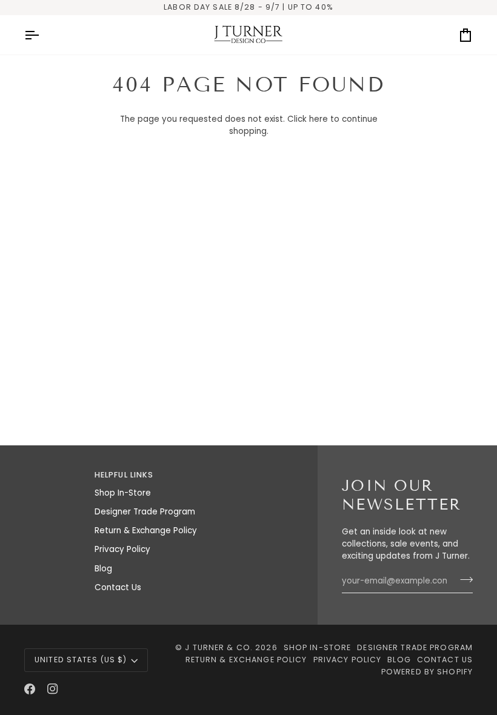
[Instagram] (52, 688)
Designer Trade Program (145, 511)
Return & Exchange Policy (146, 530)
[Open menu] (42, 35)
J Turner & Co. (220, 647)
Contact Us (118, 587)
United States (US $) (81, 659)
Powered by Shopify (427, 672)
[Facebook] (29, 688)
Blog (103, 568)
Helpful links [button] (124, 475)
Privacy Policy (122, 549)
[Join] (463, 579)
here (318, 119)
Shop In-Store (123, 493)
